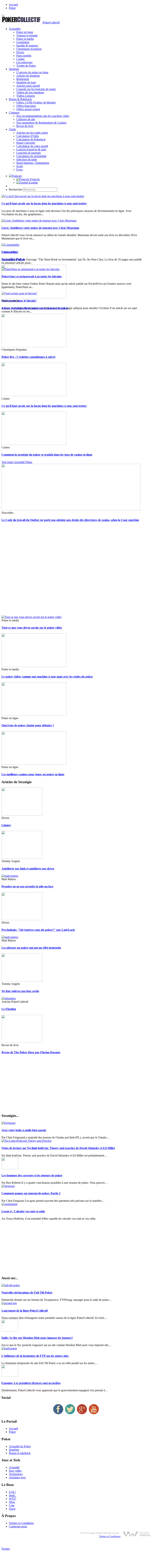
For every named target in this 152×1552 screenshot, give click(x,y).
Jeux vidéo (15, 1470)
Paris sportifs (23, 55)
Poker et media (25, 38)
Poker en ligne (24, 32)
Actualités (15, 28)
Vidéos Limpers (25, 95)
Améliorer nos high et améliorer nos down (27, 868)
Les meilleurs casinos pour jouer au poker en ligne (32, 774)
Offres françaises (26, 105)
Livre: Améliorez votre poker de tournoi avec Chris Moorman (40, 227)
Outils (12, 129)
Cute (11, 1505)
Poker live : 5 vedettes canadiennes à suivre (28, 356)
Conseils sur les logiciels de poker (36, 89)
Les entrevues (24, 62)
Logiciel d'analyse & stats (31, 149)
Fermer (5, 1548)
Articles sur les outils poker (32, 132)
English (33, 182)
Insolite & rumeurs (27, 45)
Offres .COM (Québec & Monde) (36, 102)
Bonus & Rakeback (20, 99)
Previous (6, 252)
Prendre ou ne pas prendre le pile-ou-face (27, 886)
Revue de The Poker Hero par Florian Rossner (30, 1052)
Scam (19, 166)
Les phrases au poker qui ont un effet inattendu (31, 947)
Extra (19, 169)
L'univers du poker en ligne (32, 72)
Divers (20, 52)
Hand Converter (25, 142)
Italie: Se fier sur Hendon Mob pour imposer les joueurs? (37, 1337)
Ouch (12, 1508)
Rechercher (15, 189)
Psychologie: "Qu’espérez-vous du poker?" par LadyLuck (38, 929)
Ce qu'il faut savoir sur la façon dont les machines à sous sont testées (44, 203)
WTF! (12, 1498)
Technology (16, 1474)
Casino (20, 59)
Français (34, 179)
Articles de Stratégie (28, 75)
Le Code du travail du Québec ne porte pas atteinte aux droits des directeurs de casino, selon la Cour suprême (70, 520)
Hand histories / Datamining (32, 162)
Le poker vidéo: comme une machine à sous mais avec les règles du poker (47, 676)
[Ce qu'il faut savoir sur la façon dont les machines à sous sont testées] (42, 196)
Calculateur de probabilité (31, 156)
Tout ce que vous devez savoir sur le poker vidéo (31, 627)
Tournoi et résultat (26, 35)
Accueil (13, 4)
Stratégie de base (26, 82)
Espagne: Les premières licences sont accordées (31, 1383)
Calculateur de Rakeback (31, 139)
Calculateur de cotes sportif (32, 146)
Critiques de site (25, 119)
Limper (6, 825)
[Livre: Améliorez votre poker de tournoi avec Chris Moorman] (38, 220)
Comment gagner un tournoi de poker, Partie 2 (30, 1193)
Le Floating (8, 1009)
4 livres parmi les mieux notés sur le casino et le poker (34, 308)
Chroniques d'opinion (29, 48)
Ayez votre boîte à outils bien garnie (23, 1130)
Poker (12, 7)
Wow (12, 1502)
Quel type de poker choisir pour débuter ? (27, 725)
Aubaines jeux (17, 1477)
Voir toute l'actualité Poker (16, 462)
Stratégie (14, 69)
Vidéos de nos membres (30, 92)
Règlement (22, 79)
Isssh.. (12, 1495)
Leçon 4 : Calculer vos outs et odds (23, 1211)
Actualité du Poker (20, 1446)
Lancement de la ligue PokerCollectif (24, 1310)
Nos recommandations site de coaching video (42, 115)
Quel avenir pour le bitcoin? (19, 300)
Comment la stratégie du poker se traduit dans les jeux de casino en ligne (46, 454)
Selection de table (26, 159)
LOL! (12, 1492)
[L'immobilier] (10, 244)
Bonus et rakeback (20, 1453)
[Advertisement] (76, 570)
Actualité (14, 1467)
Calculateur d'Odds (27, 136)
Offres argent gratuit (28, 109)
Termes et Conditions (21, 1523)
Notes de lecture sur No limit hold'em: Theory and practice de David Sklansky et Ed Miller (58, 1148)
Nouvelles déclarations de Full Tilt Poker (26, 1292)
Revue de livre (24, 126)
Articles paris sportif (28, 85)
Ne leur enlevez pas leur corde (20, 991)
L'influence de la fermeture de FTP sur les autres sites (35, 1355)
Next (15, 252)
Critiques (14, 112)
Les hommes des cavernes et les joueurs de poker (31, 1175)
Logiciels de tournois (28, 152)
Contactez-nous (18, 1526)
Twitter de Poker (26, 65)
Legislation (22, 42)
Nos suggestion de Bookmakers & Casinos (41, 122)
